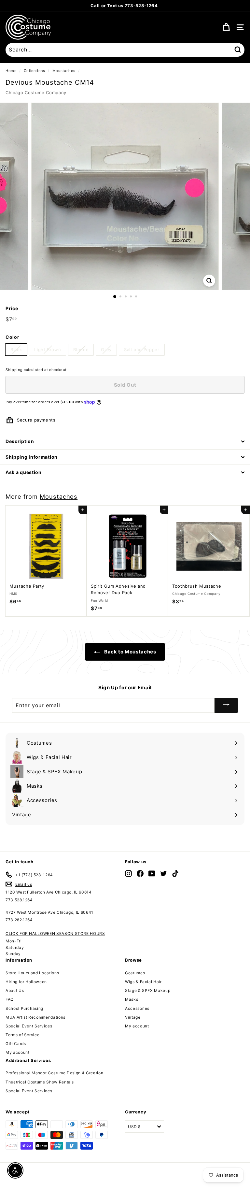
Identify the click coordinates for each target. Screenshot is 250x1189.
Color (12, 337)
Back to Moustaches (129, 652)
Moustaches (64, 70)
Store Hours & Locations (157, 5)
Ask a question (24, 472)
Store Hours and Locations (32, 972)
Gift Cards (16, 1043)
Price (12, 308)
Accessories (137, 1008)
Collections (34, 70)
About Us (15, 990)
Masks (131, 999)
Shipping (14, 369)
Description (20, 441)
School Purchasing (24, 1008)
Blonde (81, 349)
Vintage (133, 1017)
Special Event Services (29, 1026)
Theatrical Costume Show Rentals (40, 1082)
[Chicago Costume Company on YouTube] (151, 873)
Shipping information (32, 457)
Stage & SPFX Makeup (147, 990)
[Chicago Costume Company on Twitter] (163, 873)
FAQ (10, 999)
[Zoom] (209, 281)
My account (18, 1052)
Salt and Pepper (142, 349)
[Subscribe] (226, 705)
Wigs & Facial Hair (143, 981)
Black (16, 349)
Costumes (135, 972)
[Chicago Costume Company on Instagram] (128, 873)
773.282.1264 (19, 919)
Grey (106, 349)
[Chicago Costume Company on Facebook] (140, 873)
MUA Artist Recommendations (35, 1017)
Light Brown (47, 349)
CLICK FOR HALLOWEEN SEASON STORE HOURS (55, 933)
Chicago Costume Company (36, 92)
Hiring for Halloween (26, 981)
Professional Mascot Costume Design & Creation (54, 1072)
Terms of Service (22, 1034)
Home (11, 70)
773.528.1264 (19, 899)
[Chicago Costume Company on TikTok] (175, 873)
